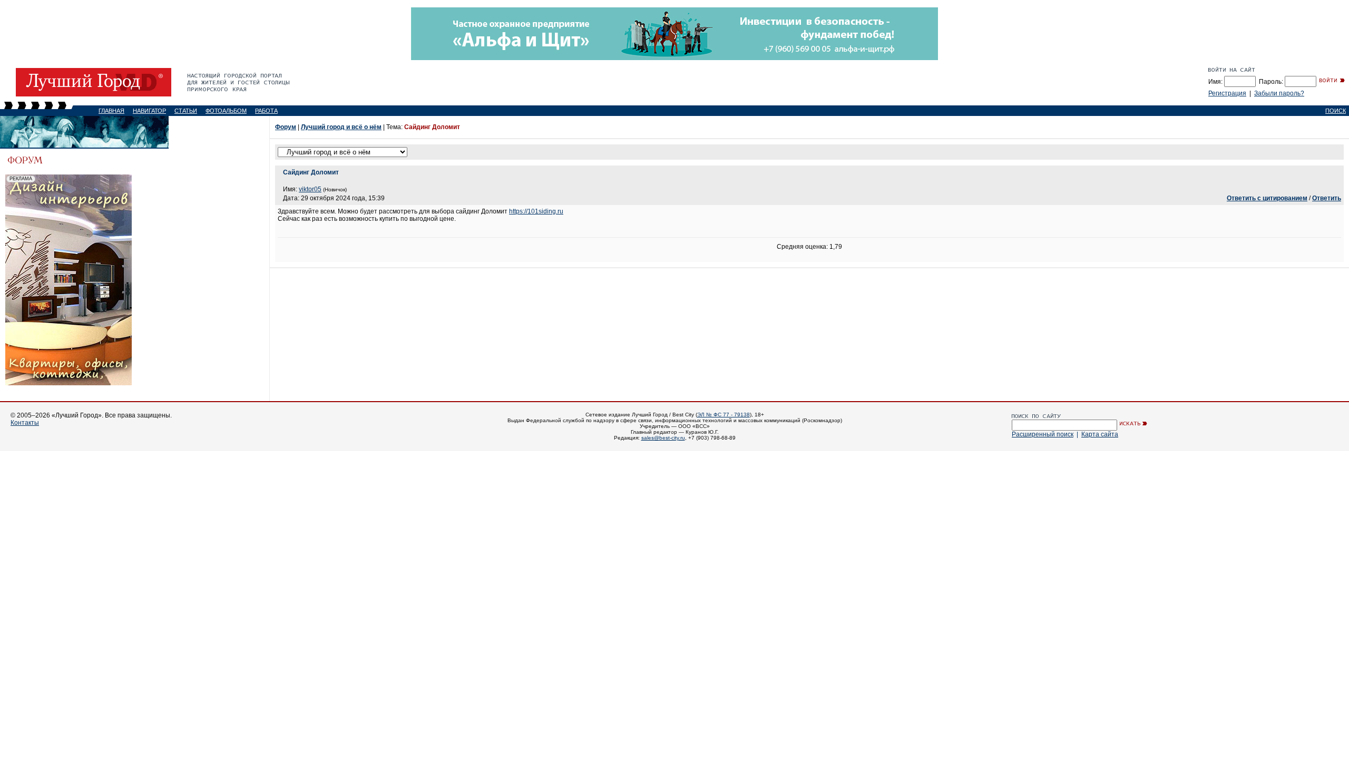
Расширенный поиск (1042, 434)
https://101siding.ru (536, 211)
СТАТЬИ (185, 111)
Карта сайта (1099, 434)
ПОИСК (1335, 111)
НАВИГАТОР (149, 111)
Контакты (25, 422)
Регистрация (1227, 93)
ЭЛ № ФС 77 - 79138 (723, 414)
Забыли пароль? (1279, 93)
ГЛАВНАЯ (111, 111)
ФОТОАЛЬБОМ (226, 111)
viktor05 (310, 189)
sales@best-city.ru (663, 438)
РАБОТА (266, 111)
